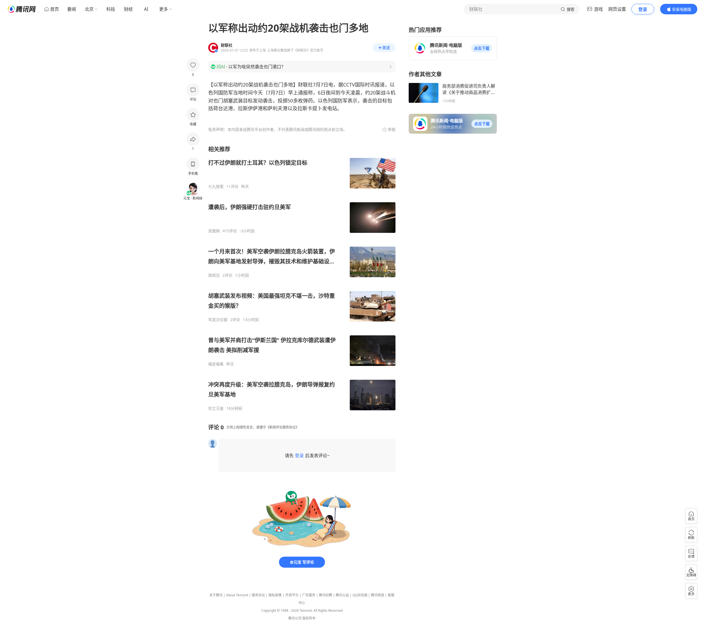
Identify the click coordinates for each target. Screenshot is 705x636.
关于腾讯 (216, 595)
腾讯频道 (377, 595)
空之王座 (216, 408)
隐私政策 (275, 595)
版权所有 (309, 618)
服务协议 (258, 595)
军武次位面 (217, 320)
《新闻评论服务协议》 (282, 427)
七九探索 (216, 186)
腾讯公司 (295, 618)
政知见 (214, 275)
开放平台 (292, 595)
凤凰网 (214, 231)
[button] (481, 48)
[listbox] (301, 278)
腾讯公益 (342, 595)
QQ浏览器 (359, 595)
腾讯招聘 (325, 595)
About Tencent (237, 595)
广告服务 (308, 595)
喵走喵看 (216, 364)
